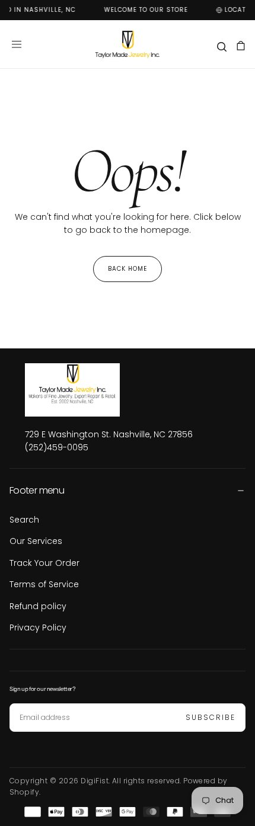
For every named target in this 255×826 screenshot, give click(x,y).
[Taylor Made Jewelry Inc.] (109, 390)
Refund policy (37, 606)
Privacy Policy (37, 627)
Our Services (35, 541)
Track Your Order (44, 563)
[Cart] (241, 46)
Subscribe (210, 717)
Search (24, 520)
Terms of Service (44, 584)
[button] (16, 44)
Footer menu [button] (36, 490)
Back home (127, 268)
